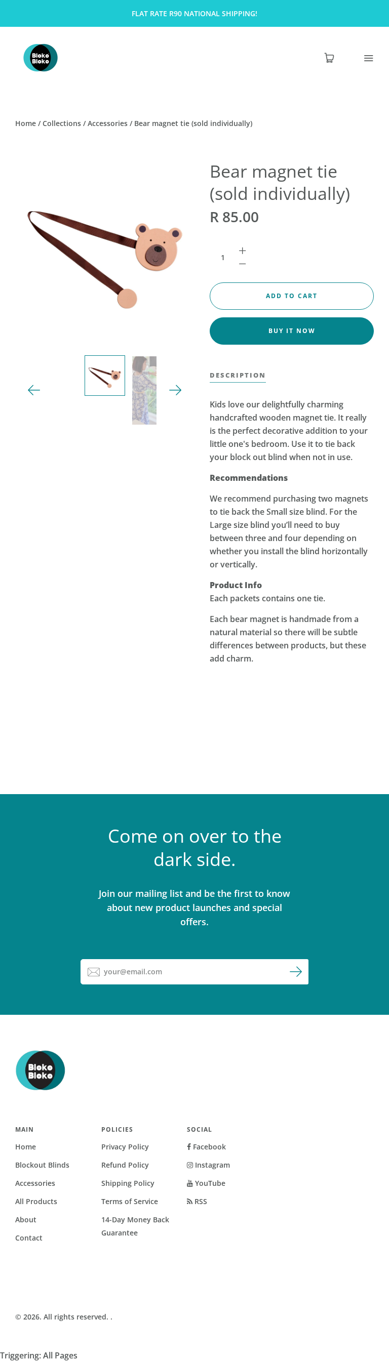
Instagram (211, 1165)
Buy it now (292, 330)
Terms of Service (129, 1201)
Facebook (208, 1146)
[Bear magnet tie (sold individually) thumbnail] (105, 375)
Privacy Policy (125, 1146)
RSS (199, 1201)
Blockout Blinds (42, 1165)
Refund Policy (125, 1165)
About (25, 1219)
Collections (62, 123)
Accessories (108, 123)
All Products (36, 1201)
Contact (29, 1238)
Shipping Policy (127, 1183)
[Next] (175, 390)
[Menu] (362, 58)
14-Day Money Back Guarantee (135, 1226)
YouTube (209, 1183)
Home (25, 123)
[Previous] (34, 390)
